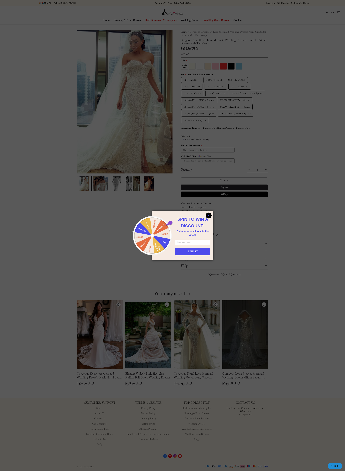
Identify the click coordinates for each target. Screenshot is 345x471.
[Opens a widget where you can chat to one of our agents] (334, 466)
